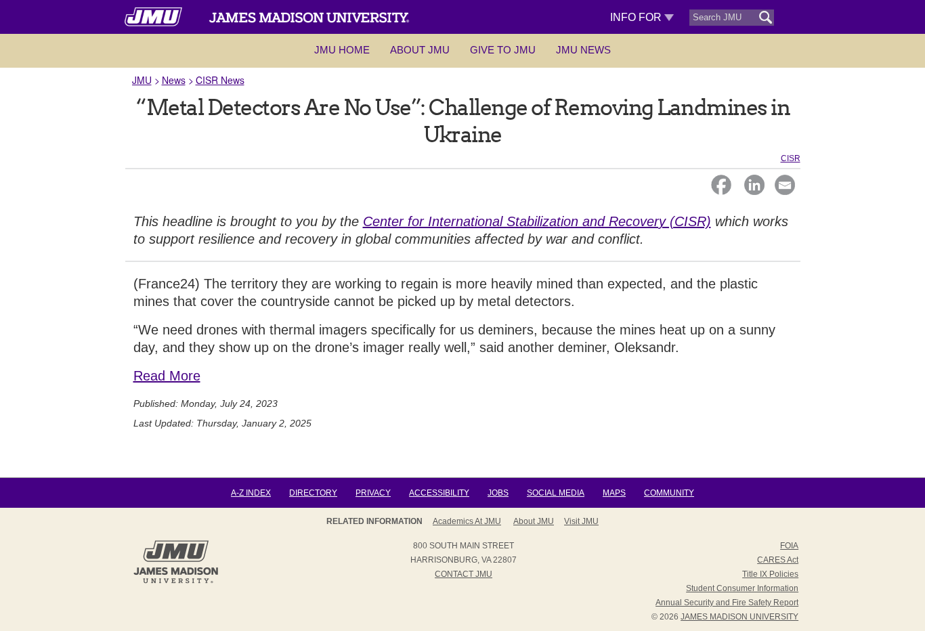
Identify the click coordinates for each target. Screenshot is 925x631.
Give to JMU (503, 50)
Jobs (498, 493)
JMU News (583, 50)
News (174, 80)
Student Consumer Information (742, 588)
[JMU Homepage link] (176, 581)
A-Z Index (251, 493)
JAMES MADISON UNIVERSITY (739, 617)
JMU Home (342, 50)
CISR (790, 158)
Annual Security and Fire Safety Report (726, 602)
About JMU (420, 50)
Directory (313, 493)
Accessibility (439, 493)
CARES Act (777, 560)
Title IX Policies (770, 574)
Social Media (555, 493)
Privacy (373, 493)
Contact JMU (463, 574)
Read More (166, 375)
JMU (142, 80)
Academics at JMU (467, 521)
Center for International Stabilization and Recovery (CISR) (537, 221)
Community (669, 493)
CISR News (220, 80)
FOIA (789, 545)
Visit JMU (581, 521)
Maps (614, 493)
